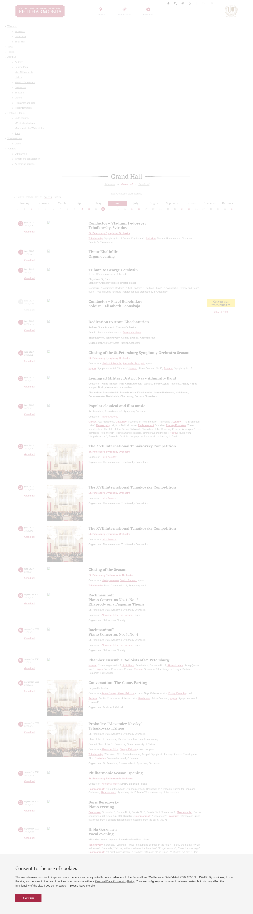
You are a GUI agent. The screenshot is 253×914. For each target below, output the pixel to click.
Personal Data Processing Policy (114, 881)
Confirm (28, 898)
